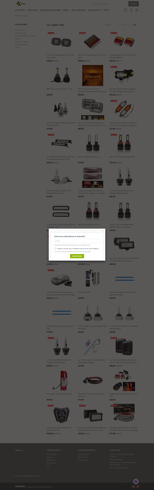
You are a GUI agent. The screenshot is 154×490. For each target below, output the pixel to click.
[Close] (102, 231)
